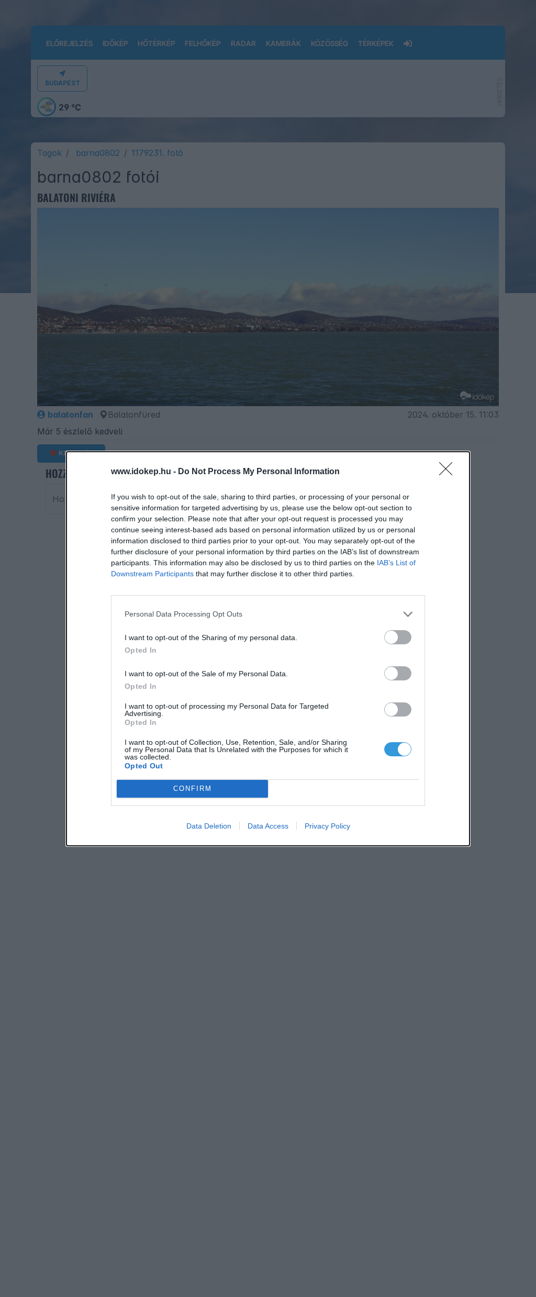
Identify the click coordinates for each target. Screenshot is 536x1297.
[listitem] (268, 614)
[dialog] (268, 649)
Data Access (268, 826)
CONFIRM (192, 788)
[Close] (449, 472)
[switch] (397, 637)
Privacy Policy (327, 826)
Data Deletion (208, 826)
